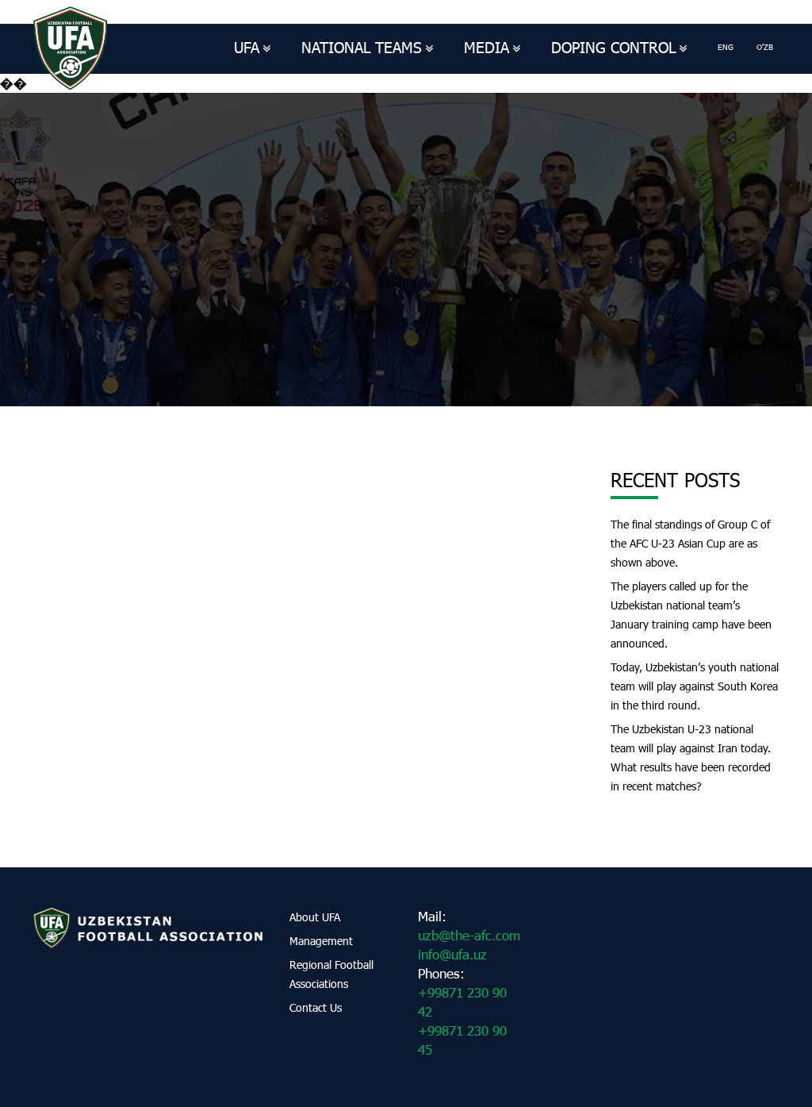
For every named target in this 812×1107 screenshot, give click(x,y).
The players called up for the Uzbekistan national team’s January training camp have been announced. (691, 614)
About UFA (314, 917)
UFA (246, 47)
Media (486, 47)
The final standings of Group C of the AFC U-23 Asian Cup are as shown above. (690, 543)
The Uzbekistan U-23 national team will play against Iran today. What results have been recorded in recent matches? (691, 757)
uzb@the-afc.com (469, 935)
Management (321, 940)
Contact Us (315, 1007)
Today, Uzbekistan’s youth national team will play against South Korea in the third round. (695, 686)
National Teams (361, 47)
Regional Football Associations (331, 974)
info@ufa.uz (452, 954)
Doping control (613, 47)
